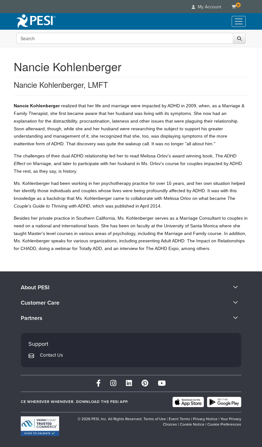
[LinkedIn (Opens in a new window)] (129, 383)
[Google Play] (224, 402)
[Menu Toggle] (239, 21)
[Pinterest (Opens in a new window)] (145, 383)
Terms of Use (154, 419)
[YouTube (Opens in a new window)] (161, 383)
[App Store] (188, 402)
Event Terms (179, 419)
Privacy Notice (205, 419)
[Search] (239, 38)
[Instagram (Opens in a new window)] (113, 383)
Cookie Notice (192, 424)
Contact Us (51, 355)
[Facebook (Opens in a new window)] (98, 383)
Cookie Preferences (224, 424)
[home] (36, 21)
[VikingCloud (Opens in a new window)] (40, 426)
